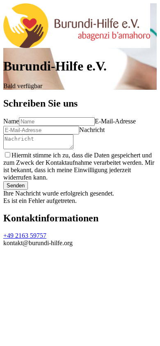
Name (11, 121)
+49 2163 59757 (24, 235)
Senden (16, 185)
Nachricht (92, 129)
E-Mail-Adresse (115, 121)
